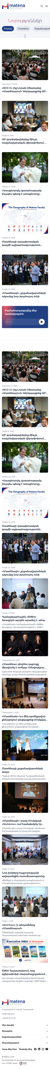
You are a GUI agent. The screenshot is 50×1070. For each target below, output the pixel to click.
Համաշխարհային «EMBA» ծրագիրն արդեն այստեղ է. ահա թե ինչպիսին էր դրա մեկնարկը (23, 620)
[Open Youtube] (47, 1049)
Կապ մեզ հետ (9, 1049)
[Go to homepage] (13, 6)
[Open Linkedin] (39, 1049)
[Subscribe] (42, 322)
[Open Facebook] (35, 1049)
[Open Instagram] (43, 1049)
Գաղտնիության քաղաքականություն (18, 1060)
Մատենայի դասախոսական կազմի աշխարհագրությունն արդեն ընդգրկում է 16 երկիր (21, 245)
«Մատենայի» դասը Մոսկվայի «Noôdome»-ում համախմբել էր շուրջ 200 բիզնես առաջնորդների (24, 824)
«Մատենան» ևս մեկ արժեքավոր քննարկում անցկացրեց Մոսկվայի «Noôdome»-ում (24, 720)
